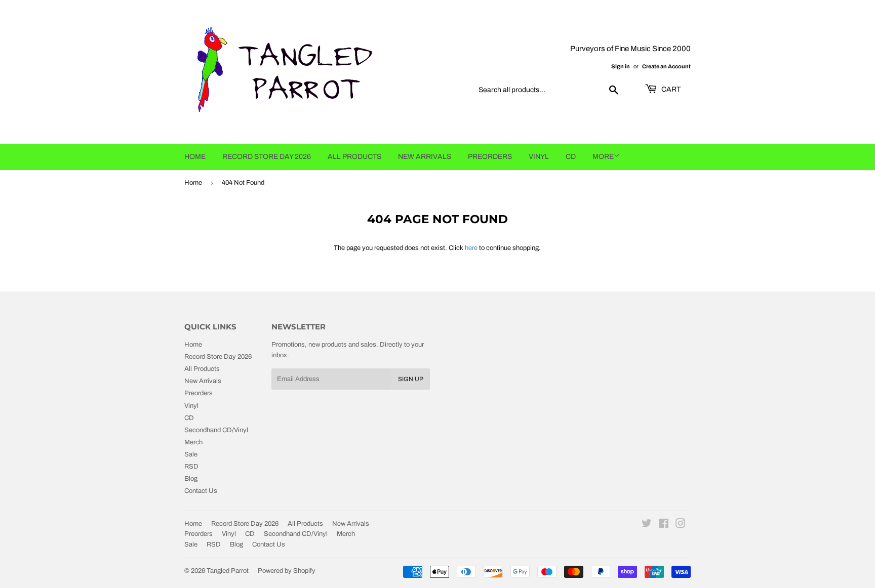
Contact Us (200, 490)
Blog (190, 478)
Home (195, 156)
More (603, 156)
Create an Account (666, 66)
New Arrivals (424, 156)
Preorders (490, 156)
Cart (670, 89)
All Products (354, 156)
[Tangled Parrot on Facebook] (663, 525)
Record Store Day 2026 (266, 156)
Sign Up (410, 379)
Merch (193, 442)
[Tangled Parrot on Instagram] (680, 525)
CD (571, 156)
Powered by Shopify (286, 570)
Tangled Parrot (228, 570)
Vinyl (539, 156)
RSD (191, 466)
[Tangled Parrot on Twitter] (647, 525)
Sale (190, 454)
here (471, 247)
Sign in (620, 66)
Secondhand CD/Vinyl (216, 430)
